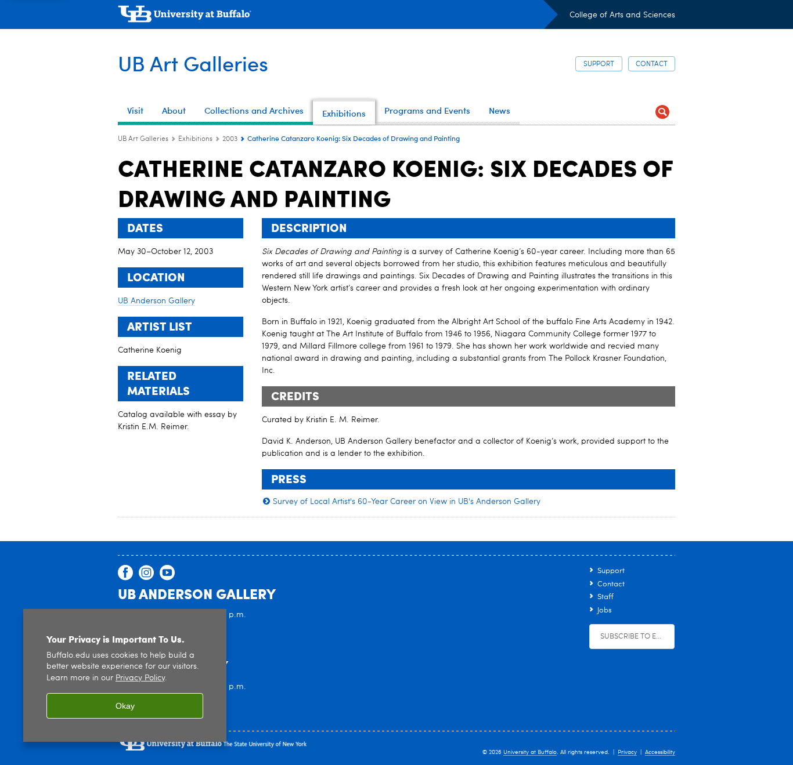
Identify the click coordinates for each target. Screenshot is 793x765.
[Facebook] (125, 573)
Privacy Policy (140, 678)
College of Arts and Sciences (622, 15)
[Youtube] (167, 573)
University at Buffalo (530, 752)
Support (598, 64)
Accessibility (660, 752)
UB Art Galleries (193, 63)
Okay (125, 705)
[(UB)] (338, 16)
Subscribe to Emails (637, 636)
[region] (124, 675)
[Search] (662, 112)
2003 (229, 139)
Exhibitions (195, 139)
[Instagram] (146, 573)
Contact (652, 64)
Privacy (627, 752)
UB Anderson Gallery (156, 301)
